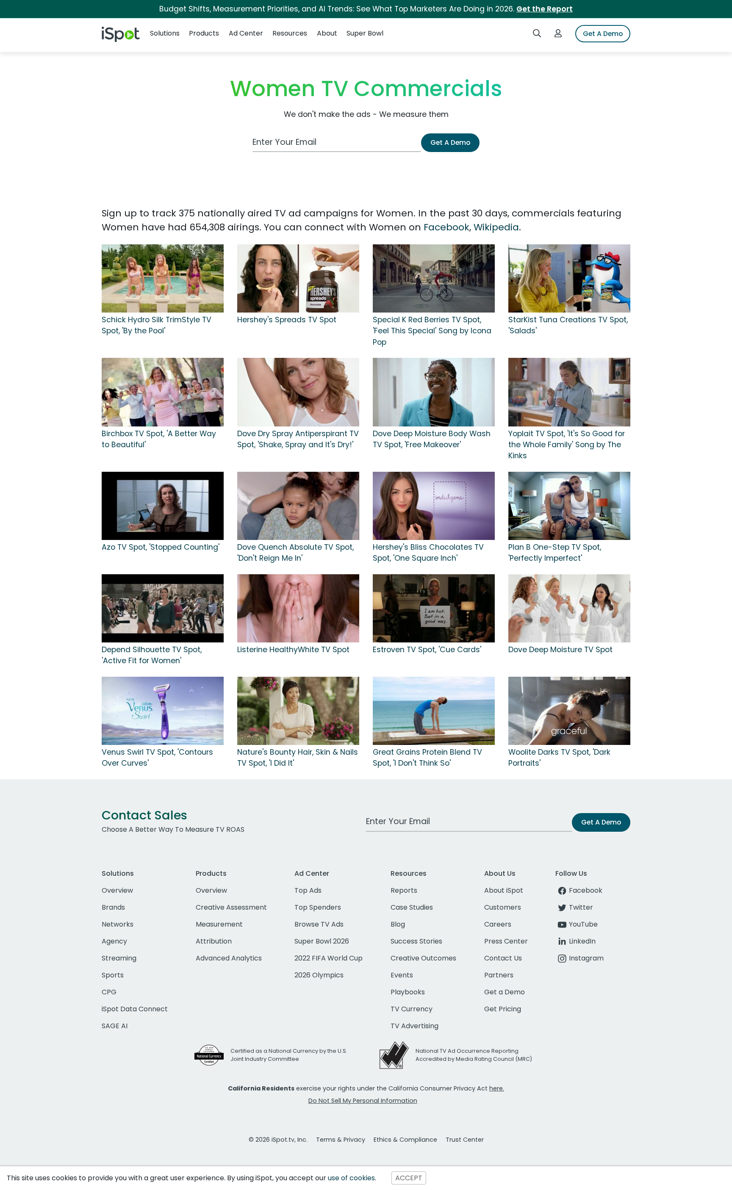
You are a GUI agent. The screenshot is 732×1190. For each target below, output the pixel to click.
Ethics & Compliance (405, 1139)
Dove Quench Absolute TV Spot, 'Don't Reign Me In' (295, 552)
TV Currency (412, 1009)
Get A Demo (603, 34)
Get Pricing (502, 1009)
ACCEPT (408, 1178)
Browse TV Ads (319, 924)
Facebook (446, 227)
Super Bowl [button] (365, 33)
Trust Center (465, 1139)
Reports (404, 890)
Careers (497, 924)
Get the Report (544, 9)
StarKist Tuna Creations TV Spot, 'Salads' (568, 325)
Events (402, 975)
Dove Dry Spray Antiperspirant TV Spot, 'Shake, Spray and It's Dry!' (298, 439)
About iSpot (503, 890)
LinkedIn (582, 941)
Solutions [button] (165, 33)
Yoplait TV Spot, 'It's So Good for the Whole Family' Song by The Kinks (566, 445)
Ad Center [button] (246, 33)
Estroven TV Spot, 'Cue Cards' (427, 650)
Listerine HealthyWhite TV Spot (293, 650)
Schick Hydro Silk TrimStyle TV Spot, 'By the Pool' (156, 325)
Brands (113, 907)
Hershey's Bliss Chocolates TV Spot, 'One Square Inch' (428, 552)
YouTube (583, 924)
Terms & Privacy (340, 1139)
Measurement (219, 924)
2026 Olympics (319, 975)
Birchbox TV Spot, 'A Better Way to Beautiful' (159, 439)
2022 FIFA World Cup (328, 958)
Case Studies (412, 907)
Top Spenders (317, 907)
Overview (117, 890)
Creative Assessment (231, 907)
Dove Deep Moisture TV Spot (560, 650)
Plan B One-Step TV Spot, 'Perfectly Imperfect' (554, 552)
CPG (109, 992)
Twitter (581, 907)
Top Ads (308, 890)
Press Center (506, 941)
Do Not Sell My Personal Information (362, 1100)
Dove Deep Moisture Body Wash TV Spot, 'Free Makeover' (432, 439)
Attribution (214, 941)
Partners (498, 975)
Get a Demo (504, 992)
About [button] (327, 33)
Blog (398, 924)
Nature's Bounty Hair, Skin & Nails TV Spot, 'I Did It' (297, 757)
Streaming (119, 958)
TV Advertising (414, 1026)
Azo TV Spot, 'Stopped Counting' (160, 547)
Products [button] (204, 33)
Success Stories (416, 941)
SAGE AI (115, 1026)
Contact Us (503, 958)
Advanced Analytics (229, 958)
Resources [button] (289, 33)
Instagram (586, 958)
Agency (114, 941)
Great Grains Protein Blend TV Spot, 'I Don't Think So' (427, 757)
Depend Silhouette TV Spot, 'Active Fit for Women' (152, 655)
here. (496, 1088)
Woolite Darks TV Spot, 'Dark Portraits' (559, 757)
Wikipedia (496, 227)
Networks (117, 924)
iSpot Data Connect (135, 1009)
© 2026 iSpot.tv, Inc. (278, 1139)
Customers (502, 907)
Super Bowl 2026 (321, 941)
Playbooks (408, 992)
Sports (113, 975)
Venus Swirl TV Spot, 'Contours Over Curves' (157, 757)
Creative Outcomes (423, 958)
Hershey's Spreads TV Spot (286, 320)
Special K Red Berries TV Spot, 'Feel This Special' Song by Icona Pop (432, 331)
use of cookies (351, 1178)
